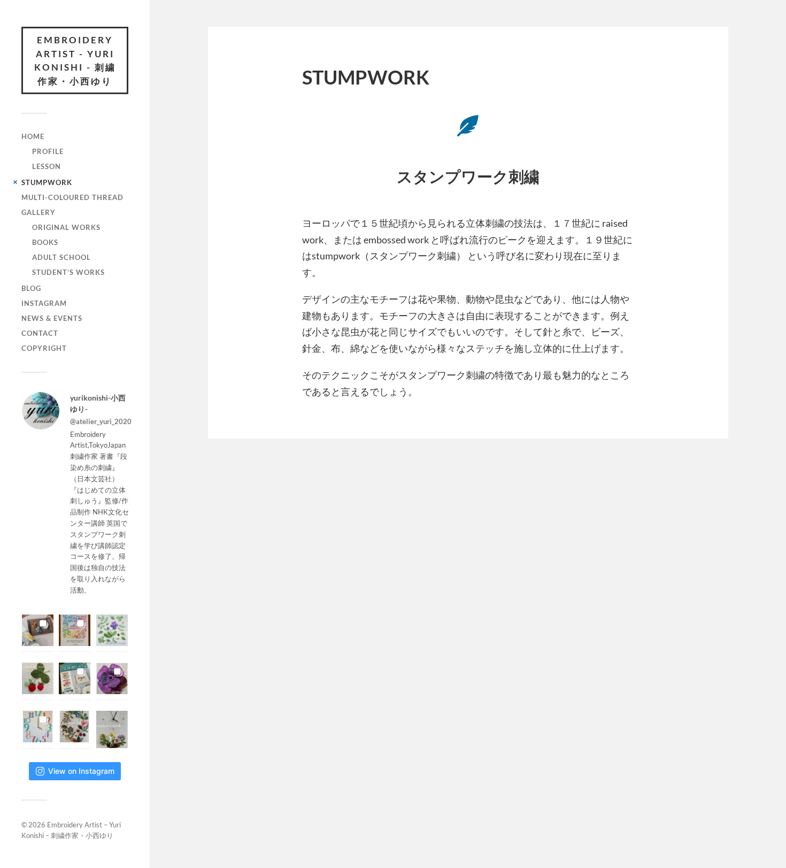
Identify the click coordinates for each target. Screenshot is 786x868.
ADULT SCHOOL (61, 257)
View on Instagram (81, 770)
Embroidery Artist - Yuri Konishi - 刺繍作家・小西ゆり (75, 60)
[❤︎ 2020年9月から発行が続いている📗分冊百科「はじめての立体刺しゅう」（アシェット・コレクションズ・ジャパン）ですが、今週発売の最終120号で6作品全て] (74, 678)
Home (32, 136)
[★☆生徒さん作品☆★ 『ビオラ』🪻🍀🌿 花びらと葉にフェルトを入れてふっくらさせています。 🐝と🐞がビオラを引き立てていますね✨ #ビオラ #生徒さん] (112, 630)
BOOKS (45, 242)
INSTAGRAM (44, 303)
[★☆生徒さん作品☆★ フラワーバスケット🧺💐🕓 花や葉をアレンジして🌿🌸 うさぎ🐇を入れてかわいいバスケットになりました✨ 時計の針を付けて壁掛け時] (112, 729)
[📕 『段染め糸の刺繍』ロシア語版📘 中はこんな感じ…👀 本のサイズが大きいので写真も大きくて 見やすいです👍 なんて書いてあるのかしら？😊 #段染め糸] (37, 630)
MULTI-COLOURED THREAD (72, 197)
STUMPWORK (46, 182)
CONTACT (39, 333)
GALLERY (38, 212)
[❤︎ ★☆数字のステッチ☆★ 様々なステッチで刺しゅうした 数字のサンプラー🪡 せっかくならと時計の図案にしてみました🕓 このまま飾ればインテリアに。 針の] (37, 726)
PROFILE (48, 151)
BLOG (31, 288)
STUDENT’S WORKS (68, 272)
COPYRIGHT (44, 348)
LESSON (46, 166)
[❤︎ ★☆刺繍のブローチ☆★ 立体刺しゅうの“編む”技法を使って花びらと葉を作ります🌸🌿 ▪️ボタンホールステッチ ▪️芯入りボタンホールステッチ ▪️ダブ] (112, 678)
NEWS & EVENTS (51, 318)
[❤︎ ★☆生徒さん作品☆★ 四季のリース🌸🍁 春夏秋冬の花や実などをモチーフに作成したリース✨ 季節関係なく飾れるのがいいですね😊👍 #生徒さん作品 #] (74, 726)
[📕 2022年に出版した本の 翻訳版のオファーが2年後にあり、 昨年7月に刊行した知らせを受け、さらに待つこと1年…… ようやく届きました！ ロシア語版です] (74, 630)
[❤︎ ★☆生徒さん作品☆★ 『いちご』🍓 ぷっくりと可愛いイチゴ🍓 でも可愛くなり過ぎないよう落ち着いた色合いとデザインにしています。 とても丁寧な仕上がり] (37, 678)
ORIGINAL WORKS (66, 227)
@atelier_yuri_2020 (101, 421)
